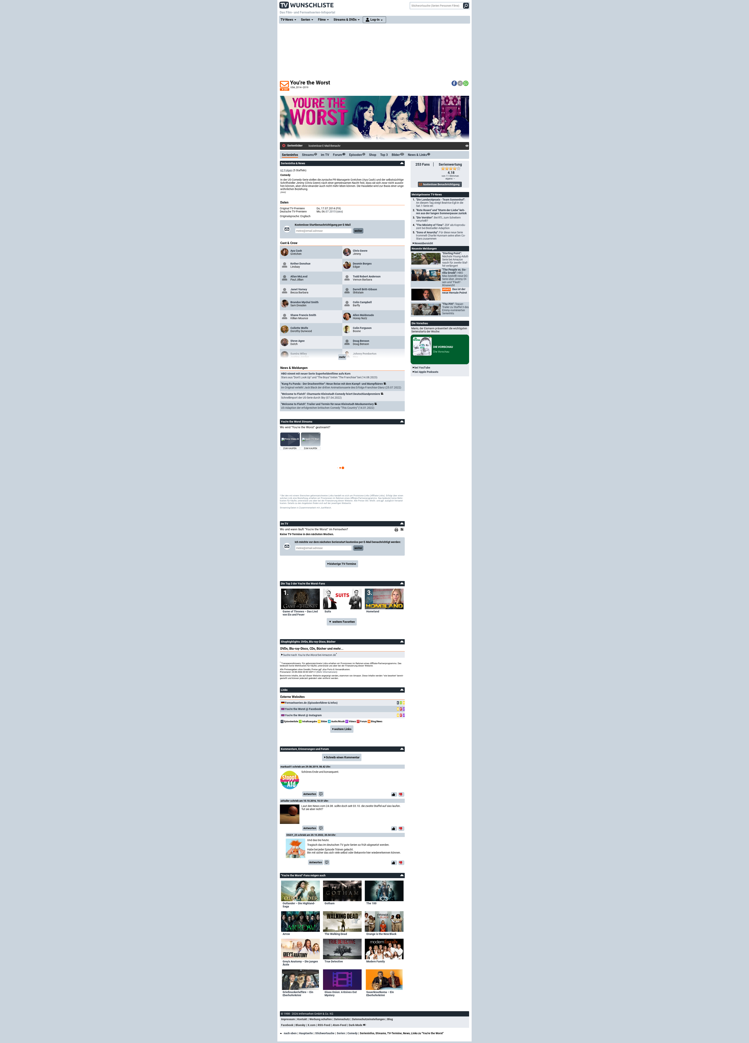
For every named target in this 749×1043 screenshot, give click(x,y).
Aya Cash (296, 250)
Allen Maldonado (363, 315)
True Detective (334, 961)
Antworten (309, 794)
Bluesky (300, 1025)
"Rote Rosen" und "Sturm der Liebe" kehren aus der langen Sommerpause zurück (441, 212)
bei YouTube (422, 367)
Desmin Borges (362, 263)
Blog (390, 1019)
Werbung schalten (320, 1019)
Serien (341, 1033)
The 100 (371, 903)
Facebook (287, 1025)
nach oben (290, 1033)
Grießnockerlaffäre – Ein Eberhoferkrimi (298, 994)
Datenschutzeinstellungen (368, 1019)
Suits (328, 611)
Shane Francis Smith (303, 315)
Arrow (286, 934)
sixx (339, 211)
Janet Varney (298, 289)
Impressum (288, 1019)
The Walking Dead (336, 934)
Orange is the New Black (381, 934)
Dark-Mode (356, 1025)
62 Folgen (286, 170)
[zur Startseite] (306, 4)
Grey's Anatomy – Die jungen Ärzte (300, 963)
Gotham (330, 903)
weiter (358, 230)
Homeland (372, 611)
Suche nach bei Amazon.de (309, 654)
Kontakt (302, 1019)
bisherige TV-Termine (342, 563)
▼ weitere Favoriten (342, 622)
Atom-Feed (339, 1025)
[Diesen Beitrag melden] (321, 794)
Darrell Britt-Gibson (365, 289)
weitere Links (342, 729)
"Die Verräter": (438, 219)
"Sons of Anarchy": (440, 235)
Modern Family (375, 961)
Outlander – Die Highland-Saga (299, 905)
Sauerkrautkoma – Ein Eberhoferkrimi (380, 994)
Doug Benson (361, 340)
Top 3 (384, 155)
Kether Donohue (300, 263)
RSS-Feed (324, 1025)
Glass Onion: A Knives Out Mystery (341, 994)
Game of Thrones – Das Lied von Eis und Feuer (300, 613)
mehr (342, 357)
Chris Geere (360, 250)
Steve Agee (297, 340)
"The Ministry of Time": (441, 226)
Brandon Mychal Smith (304, 302)
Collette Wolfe (299, 328)
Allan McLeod (298, 276)
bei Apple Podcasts (426, 371)
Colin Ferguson (362, 328)
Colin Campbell (362, 302)
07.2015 (331, 211)
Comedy (352, 1033)
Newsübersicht (423, 243)
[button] (454, 83)
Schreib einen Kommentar (342, 757)
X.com (311, 1025)
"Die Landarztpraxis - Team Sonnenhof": (440, 202)
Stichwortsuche (325, 1033)
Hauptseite (306, 1033)
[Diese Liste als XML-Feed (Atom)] (402, 529)
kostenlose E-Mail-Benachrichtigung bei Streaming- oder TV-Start (348, 145)
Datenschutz (342, 1019)
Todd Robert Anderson (367, 276)
